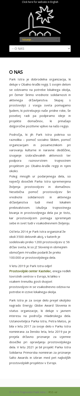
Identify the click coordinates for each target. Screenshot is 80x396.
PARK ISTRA (40, 20)
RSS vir (53, 392)
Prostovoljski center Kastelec (30, 271)
